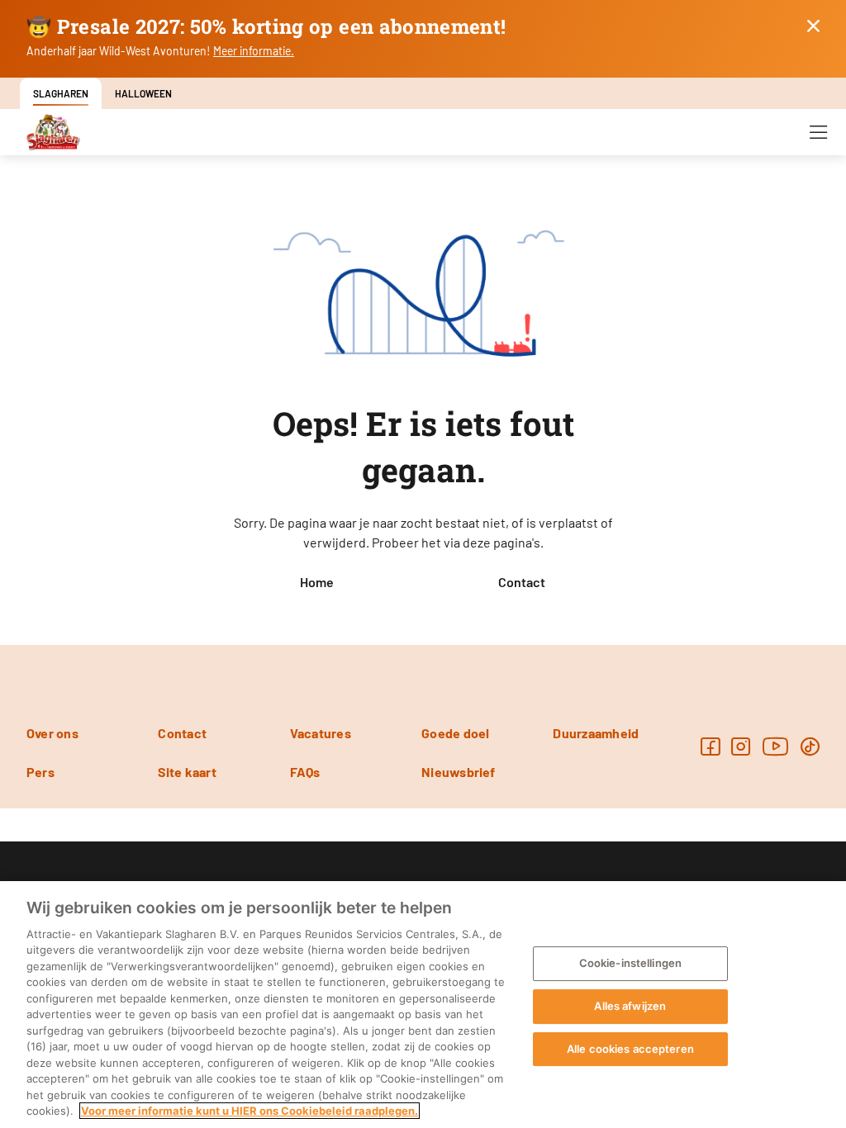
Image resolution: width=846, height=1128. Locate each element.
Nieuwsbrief (458, 772)
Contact (521, 582)
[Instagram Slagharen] (740, 746)
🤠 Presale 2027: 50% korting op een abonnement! (266, 26)
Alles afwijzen (630, 1005)
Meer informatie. (253, 51)
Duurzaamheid (596, 733)
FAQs (305, 772)
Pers (40, 772)
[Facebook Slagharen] (710, 746)
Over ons (52, 733)
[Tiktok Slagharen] (810, 746)
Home (317, 582)
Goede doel (455, 733)
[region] (423, 1004)
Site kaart (187, 772)
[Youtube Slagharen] (776, 746)
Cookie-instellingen (630, 963)
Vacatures (320, 733)
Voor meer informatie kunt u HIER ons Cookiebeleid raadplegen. (249, 1110)
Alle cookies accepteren (630, 1048)
